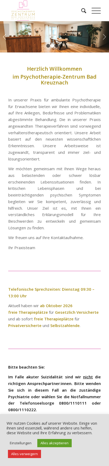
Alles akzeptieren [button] (54, 443)
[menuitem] (81, 10)
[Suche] (81, 10)
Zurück (4, 37)
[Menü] (93, 10)
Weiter (104, 37)
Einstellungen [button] (20, 443)
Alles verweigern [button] (24, 453)
